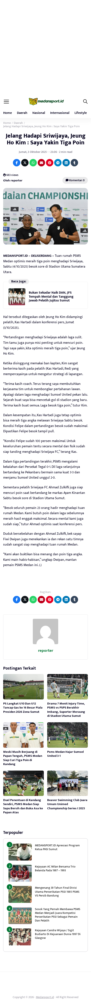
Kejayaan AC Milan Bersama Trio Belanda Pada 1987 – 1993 (55, 868)
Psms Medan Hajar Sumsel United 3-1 (65, 754)
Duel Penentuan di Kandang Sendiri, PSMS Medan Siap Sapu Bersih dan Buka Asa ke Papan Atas (23, 806)
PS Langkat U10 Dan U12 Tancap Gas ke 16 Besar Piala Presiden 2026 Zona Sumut (23, 707)
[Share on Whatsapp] (33, 162)
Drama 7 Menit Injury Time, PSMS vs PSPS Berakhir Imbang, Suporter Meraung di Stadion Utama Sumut (66, 710)
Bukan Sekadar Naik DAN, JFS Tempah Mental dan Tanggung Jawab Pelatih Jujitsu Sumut (51, 296)
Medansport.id (45, 997)
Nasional (38, 113)
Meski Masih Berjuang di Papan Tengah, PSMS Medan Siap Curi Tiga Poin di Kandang (22, 758)
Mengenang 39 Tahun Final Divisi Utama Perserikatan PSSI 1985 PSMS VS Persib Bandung (57, 891)
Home (7, 113)
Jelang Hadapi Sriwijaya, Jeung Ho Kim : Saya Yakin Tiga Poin (45, 139)
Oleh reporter (12, 180)
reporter (45, 650)
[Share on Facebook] (16, 162)
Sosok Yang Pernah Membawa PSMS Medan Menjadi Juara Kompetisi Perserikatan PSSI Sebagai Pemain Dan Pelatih (57, 915)
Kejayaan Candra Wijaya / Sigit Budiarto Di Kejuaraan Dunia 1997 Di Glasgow (58, 934)
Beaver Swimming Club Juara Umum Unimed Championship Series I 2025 (67, 804)
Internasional (59, 113)
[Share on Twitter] (25, 162)
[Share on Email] (41, 162)
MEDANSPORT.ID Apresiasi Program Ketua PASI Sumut (57, 847)
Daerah (22, 113)
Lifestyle (80, 113)
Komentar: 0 (77, 180)
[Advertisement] (45, 47)
